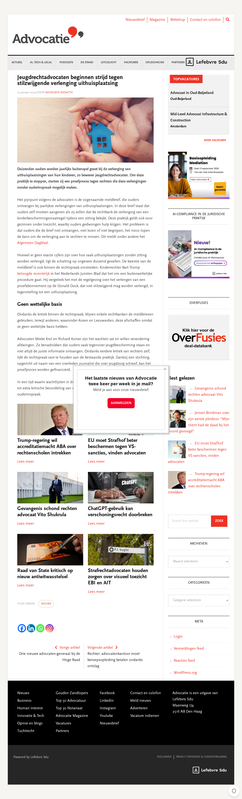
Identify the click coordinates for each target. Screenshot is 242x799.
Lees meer (25, 462)
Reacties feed (184, 661)
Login (178, 637)
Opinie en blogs (30, 723)
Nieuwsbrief (135, 20)
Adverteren (139, 708)
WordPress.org (185, 673)
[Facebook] (22, 628)
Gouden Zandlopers (72, 693)
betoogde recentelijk (33, 274)
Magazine (157, 20)
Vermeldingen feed (189, 649)
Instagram (108, 708)
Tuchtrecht (25, 731)
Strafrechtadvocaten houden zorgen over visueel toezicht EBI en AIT (118, 577)
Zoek (221, 521)
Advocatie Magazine (72, 716)
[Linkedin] (31, 628)
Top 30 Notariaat (69, 708)
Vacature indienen (144, 716)
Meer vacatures (215, 140)
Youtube (106, 716)
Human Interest (30, 708)
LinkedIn (107, 701)
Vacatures (63, 723)
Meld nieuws (140, 701)
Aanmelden (121, 403)
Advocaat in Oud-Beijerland (192, 93)
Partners (62, 731)
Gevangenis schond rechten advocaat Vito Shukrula (207, 395)
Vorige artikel (70, 648)
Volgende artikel (100, 648)
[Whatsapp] (40, 628)
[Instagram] (49, 628)
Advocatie (48, 37)
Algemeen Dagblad (32, 243)
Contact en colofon (205, 20)
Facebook (107, 693)
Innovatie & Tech (30, 716)
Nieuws (46, 603)
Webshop (177, 20)
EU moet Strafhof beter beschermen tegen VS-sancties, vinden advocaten (117, 447)
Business (24, 701)
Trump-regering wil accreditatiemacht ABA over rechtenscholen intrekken (46, 447)
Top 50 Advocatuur (71, 701)
